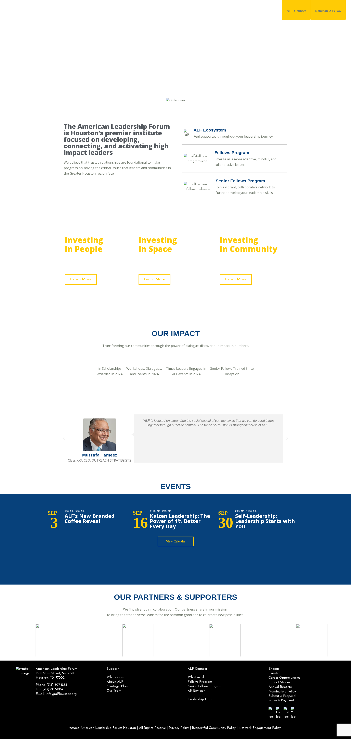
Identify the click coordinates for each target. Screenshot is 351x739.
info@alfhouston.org (61, 694)
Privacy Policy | (180, 728)
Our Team (114, 690)
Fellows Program (200, 682)
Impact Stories (279, 682)
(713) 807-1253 (57, 685)
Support (174, 10)
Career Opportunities (284, 677)
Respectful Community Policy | (215, 728)
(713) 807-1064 (52, 689)
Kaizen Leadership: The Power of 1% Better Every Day (180, 521)
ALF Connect (296, 11)
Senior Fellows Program (205, 686)
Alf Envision (196, 690)
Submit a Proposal (282, 696)
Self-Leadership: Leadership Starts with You (265, 521)
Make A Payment (281, 700)
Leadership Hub (249, 10)
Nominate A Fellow (328, 11)
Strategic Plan (117, 686)
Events (273, 673)
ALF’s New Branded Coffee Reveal (90, 518)
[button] (64, 438)
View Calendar (175, 541)
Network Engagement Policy (260, 728)
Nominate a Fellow (283, 691)
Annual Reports (280, 687)
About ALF (115, 682)
